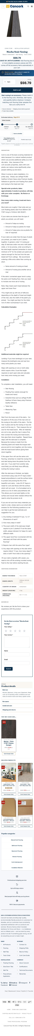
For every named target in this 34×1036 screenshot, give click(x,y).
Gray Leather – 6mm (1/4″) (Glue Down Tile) (25, 785)
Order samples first (25, 102)
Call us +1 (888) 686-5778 (17, 1017)
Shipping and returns (9, 710)
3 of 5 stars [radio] (15, 631)
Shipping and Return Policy (11, 1013)
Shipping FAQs (23, 948)
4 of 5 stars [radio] (20, 631)
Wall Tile (5, 970)
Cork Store (9, 48)
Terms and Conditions (19, 1009)
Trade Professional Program (17, 1021)
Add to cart (17, 90)
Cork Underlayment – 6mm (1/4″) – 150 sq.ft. (8, 820)
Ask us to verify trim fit (17, 105)
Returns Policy (23, 952)
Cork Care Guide (24, 955)
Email (6, 659)
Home (9, 1009)
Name (6, 651)
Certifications (23, 966)
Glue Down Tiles (8, 966)
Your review (8, 635)
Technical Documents (26, 970)
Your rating (8, 627)
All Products (7, 944)
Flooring (5, 948)
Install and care (7, 705)
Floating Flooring (8, 963)
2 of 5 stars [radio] (11, 631)
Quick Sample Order (9, 753)
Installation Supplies (22, 48)
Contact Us (22, 944)
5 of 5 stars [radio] (24, 631)
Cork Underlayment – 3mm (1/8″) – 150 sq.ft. (25, 820)
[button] (3, 6)
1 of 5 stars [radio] (6, 631)
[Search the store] (28, 6)
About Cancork (24, 963)
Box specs (6, 701)
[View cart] (32, 6)
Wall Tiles (6, 952)
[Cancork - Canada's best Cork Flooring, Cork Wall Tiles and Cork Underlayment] (15, 6)
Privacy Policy (27, 1013)
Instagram (24, 983)
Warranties (22, 974)
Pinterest (14, 985)
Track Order (6, 955)
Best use (5, 690)
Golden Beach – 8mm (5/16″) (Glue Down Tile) (9, 785)
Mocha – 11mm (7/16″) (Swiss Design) (9, 743)
